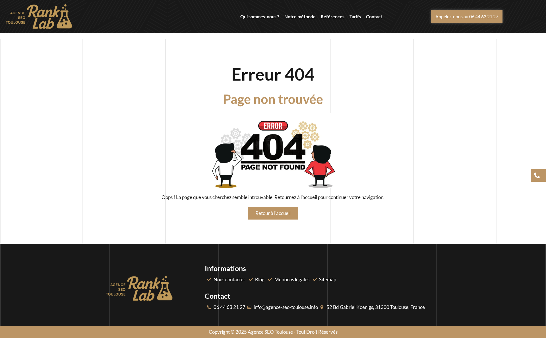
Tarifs (355, 16)
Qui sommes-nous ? (259, 16)
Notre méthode (300, 16)
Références (332, 16)
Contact (374, 16)
